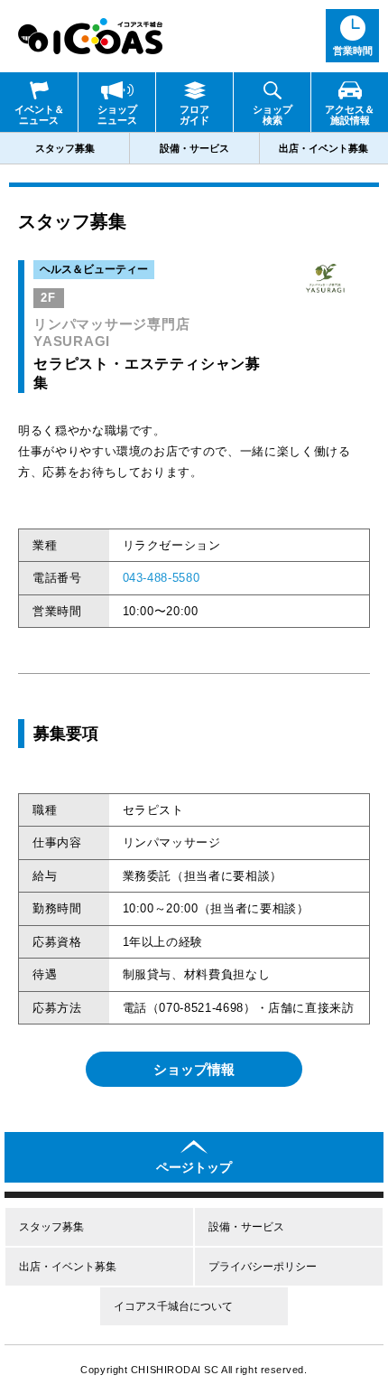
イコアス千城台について (173, 1306)
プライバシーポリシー (262, 1266)
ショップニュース (117, 115)
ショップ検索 (272, 115)
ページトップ (194, 1167)
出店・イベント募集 (323, 148)
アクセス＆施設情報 (349, 115)
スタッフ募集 (65, 148)
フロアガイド (194, 115)
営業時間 (353, 50)
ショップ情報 (194, 1069)
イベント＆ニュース (39, 115)
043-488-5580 (161, 578)
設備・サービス (194, 148)
